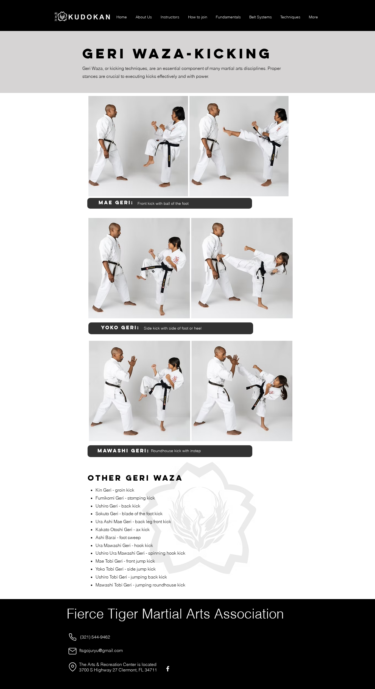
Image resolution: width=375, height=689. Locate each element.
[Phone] (72, 636)
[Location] (72, 666)
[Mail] (72, 651)
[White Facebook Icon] (167, 668)
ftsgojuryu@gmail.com (101, 650)
